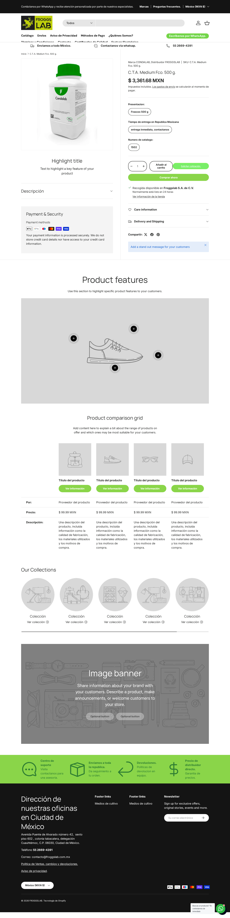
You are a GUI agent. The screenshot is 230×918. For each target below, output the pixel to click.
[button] (207, 23)
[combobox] (124, 23)
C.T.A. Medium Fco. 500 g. (43, 54)
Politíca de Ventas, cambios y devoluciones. (49, 864)
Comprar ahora (169, 177)
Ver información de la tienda (149, 196)
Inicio (23, 54)
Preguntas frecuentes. (167, 6)
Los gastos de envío (163, 86)
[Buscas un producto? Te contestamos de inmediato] (220, 908)
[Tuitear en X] (146, 234)
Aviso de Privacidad (63, 35)
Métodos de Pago (93, 35)
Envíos (41, 35)
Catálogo (27, 35)
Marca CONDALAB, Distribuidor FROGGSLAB (154, 62)
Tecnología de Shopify (54, 900)
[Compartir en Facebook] (152, 234)
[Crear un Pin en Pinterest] (158, 234)
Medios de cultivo (106, 803)
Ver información (74, 488)
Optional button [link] (99, 716)
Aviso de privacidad (34, 871)
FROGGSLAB (35, 900)
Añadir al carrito (161, 166)
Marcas (144, 6)
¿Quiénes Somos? (121, 35)
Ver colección (36, 622)
